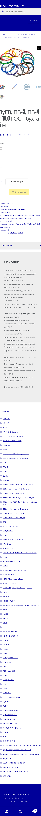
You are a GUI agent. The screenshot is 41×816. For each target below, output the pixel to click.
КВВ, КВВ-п (8, 531)
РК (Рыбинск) (30, 224)
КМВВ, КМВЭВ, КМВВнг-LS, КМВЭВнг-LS (19, 553)
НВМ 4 (5, 640)
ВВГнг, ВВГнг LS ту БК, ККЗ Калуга (18, 497)
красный (14, 218)
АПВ (4, 462)
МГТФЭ (6, 596)
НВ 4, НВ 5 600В (10, 631)
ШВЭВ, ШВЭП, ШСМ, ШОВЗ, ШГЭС (15, 771)
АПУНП (5, 467)
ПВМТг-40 (7, 662)
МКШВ (5, 614)
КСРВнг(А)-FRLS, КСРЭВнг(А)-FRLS (17, 588)
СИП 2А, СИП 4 (9, 741)
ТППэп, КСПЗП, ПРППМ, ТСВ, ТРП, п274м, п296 (22, 745)
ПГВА (5, 675)
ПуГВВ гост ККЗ (10, 715)
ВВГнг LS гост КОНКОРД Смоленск (18, 484)
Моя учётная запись (7, 811)
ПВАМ (5, 649)
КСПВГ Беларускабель (13, 579)
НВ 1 (5, 627)
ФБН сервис (12, 5)
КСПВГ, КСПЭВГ (9, 583)
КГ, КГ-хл (7, 544)
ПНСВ (5, 688)
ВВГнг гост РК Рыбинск (13, 493)
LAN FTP (6, 419)
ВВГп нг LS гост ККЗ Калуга (15, 509)
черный (28, 218)
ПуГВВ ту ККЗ (9, 719)
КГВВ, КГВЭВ (8, 548)
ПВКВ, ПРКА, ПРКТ (10, 658)
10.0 (11, 203)
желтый (28, 215)
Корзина (31, 809)
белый (6, 215)
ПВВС (5, 653)
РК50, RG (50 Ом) (10, 723)
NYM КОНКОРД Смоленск (14, 436)
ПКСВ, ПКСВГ (8, 680)
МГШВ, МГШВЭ (9, 601)
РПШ (5, 736)
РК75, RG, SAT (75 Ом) (12, 728)
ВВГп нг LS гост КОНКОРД (14, 513)
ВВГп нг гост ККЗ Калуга (14, 518)
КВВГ (5, 535)
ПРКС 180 (7, 693)
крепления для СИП (11, 561)
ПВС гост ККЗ (9, 671)
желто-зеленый (16, 215)
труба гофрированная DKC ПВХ (17, 750)
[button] (39, 48)
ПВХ (9, 212)
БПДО (5, 476)
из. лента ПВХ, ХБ (10, 526)
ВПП (4, 522)
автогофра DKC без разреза (16, 454)
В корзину (20, 192)
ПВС (4, 666)
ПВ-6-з (6, 644)
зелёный (36, 215)
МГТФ (5, 592)
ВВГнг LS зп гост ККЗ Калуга (16, 489)
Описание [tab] (7, 245)
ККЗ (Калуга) (17, 224)
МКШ (5, 609)
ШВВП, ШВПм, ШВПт (11, 767)
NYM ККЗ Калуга (10, 432)
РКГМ (5, 732)
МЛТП (5, 623)
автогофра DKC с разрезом (15, 458)
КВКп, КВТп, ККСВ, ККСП (13, 539)
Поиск (20, 811)
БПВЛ (5, 471)
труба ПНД (8, 758)
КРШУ (5, 566)
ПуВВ (5, 706)
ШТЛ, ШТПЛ (7, 776)
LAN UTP (7, 423)
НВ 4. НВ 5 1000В (10, 636)
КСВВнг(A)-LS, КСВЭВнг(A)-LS (15, 570)
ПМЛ (4, 684)
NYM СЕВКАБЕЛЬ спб (12, 441)
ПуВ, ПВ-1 (7, 701)
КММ (5, 557)
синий (21, 218)
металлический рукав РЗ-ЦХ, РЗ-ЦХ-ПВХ (21, 605)
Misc (5, 427)
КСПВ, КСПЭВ (8, 574)
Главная (9, 34)
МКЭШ (5, 618)
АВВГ (5, 449)
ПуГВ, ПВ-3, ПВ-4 (22, 34)
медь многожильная (17, 209)
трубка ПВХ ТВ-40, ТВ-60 (14, 763)
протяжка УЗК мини (11, 697)
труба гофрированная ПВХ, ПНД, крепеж (21, 754)
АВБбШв (6, 445)
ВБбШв (6, 480)
